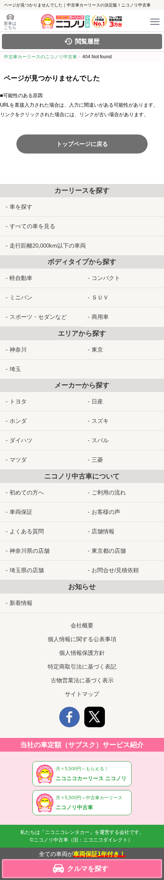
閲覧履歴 (87, 41)
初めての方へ (27, 492)
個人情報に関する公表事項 (82, 639)
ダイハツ (21, 440)
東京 (97, 349)
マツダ (18, 459)
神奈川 (18, 349)
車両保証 (21, 512)
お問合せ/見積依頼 (115, 570)
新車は (10, 25)
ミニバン (21, 297)
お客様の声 (106, 512)
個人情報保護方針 (82, 653)
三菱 (97, 459)
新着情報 (21, 603)
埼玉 (15, 369)
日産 (97, 401)
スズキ (100, 421)
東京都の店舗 (109, 550)
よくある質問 (27, 531)
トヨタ (18, 401)
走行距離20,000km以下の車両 (48, 245)
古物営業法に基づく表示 (82, 680)
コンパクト (106, 278)
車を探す (21, 206)
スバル (100, 440)
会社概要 (82, 625)
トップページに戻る (82, 144)
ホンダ (18, 421)
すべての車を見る (32, 226)
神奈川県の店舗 (30, 550)
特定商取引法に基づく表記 (82, 666)
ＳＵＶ (100, 297)
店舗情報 (103, 531)
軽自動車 (21, 278)
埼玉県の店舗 (27, 570)
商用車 (100, 317)
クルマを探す (87, 868)
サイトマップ (82, 694)
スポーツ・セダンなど (38, 317)
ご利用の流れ (109, 492)
